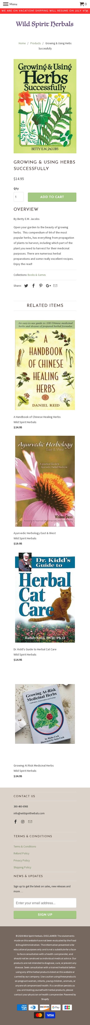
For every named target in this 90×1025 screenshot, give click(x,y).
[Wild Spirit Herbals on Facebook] (16, 821)
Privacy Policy (22, 860)
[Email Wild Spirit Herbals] (30, 821)
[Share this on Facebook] (33, 285)
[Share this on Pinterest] (40, 285)
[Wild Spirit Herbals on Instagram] (23, 821)
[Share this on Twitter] (25, 285)
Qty (16, 188)
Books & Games (37, 275)
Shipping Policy (22, 867)
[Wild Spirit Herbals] (45, 25)
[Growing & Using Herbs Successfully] (45, 106)
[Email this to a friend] (54, 285)
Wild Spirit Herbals (32, 935)
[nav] (10, 4)
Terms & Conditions (25, 846)
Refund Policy (21, 853)
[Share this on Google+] (47, 285)
